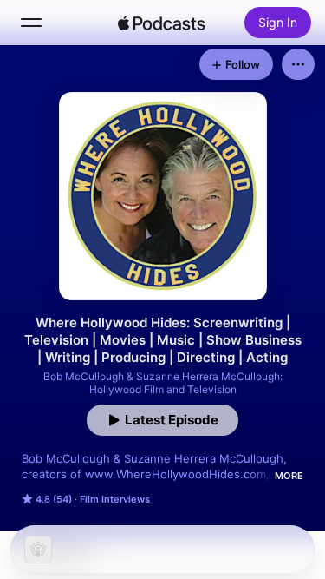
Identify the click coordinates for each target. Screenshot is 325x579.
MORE (289, 476)
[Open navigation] (31, 22)
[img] (162, 22)
